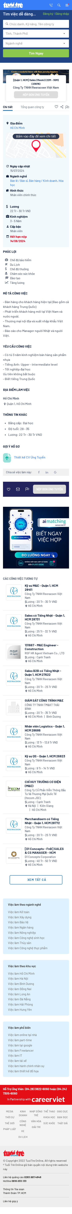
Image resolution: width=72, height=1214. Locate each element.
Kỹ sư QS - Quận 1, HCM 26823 (45, 756)
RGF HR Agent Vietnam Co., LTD (44, 653)
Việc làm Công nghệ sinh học (26, 938)
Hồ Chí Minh (17, 127)
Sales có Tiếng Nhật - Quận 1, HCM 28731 (45, 617)
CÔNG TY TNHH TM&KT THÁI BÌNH (42, 707)
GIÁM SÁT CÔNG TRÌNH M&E (44, 700)
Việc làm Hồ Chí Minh (21, 973)
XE (22, 1131)
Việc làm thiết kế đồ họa (23, 1071)
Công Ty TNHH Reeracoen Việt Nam (36, 87)
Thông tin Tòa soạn (13, 1189)
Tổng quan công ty (32, 107)
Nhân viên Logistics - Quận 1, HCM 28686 (45, 728)
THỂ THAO (49, 1111)
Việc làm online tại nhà (22, 1035)
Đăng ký (48, 13)
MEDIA (9, 1111)
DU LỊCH (22, 1136)
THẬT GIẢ (62, 1123)
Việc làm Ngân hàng (20, 927)
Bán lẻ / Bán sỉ (19, 180)
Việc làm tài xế (17, 1060)
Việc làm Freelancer (21, 1050)
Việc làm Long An (19, 994)
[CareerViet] (48, 1099)
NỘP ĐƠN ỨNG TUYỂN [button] (36, 94)
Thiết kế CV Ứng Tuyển (29, 457)
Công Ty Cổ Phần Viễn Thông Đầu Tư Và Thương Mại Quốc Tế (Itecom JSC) (45, 794)
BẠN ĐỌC (62, 1117)
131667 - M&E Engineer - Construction (41, 647)
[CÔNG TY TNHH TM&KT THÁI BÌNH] (14, 707)
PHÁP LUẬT (9, 1129)
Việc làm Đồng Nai (19, 989)
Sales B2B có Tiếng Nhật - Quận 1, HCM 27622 (43, 672)
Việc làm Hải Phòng (20, 1004)
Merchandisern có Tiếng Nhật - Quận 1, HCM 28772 (42, 821)
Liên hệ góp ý (10, 1201)
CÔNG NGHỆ (23, 1123)
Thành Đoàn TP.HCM (14, 1193)
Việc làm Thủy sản (19, 943)
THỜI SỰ (9, 1117)
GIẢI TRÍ (36, 1127)
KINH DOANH (23, 1113)
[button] (59, 5)
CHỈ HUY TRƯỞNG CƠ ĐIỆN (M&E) (43, 783)
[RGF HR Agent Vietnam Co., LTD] (14, 652)
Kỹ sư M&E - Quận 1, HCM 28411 (41, 587)
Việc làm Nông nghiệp (22, 932)
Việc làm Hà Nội (18, 978)
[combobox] (36, 24)
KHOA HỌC (49, 1117)
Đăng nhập (62, 13)
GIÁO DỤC (62, 1111)
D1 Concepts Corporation (40, 857)
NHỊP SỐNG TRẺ (36, 1113)
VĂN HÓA (36, 1121)
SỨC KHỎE (49, 1123)
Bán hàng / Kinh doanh (43, 180)
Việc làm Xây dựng (19, 917)
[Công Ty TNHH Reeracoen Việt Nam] (14, 592)
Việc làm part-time (20, 1040)
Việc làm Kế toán (18, 912)
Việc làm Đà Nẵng (19, 999)
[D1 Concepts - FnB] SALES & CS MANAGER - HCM (44, 850)
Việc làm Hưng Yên (20, 1009)
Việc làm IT (15, 1055)
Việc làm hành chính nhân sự (26, 1066)
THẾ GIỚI (9, 1123)
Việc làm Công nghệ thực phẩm (27, 948)
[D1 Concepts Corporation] (14, 855)
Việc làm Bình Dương (21, 983)
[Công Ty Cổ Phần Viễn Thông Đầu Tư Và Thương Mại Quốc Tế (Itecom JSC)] (14, 788)
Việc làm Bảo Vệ (18, 922)
